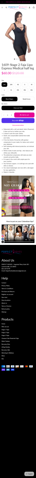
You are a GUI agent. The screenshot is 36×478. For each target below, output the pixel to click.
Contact (4, 283)
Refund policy (6, 309)
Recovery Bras (6, 344)
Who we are (5, 326)
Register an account (7, 294)
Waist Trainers (6, 341)
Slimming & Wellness (8, 353)
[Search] (6, 7)
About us (4, 303)
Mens (3, 356)
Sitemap (4, 312)
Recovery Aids (6, 350)
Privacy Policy (6, 285)
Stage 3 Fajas (5, 335)
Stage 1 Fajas (5, 329)
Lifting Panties (6, 347)
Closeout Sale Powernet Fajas (10, 338)
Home (3, 324)
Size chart (4, 297)
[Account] (29, 7)
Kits (3, 359)
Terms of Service (6, 306)
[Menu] (2, 7)
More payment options (18, 125)
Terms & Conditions (7, 288)
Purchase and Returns (8, 291)
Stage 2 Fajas (5, 332)
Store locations (6, 300)
